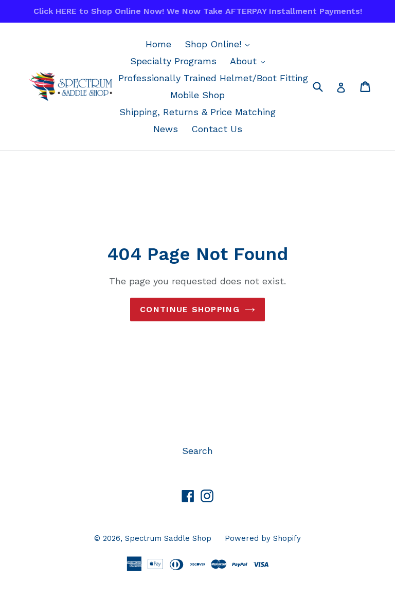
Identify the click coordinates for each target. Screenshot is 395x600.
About (250, 60)
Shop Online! (220, 43)
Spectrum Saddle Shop (168, 538)
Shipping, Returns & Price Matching (197, 111)
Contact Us (216, 128)
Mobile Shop (197, 94)
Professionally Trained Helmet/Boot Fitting (213, 77)
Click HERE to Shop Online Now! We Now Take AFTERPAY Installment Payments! (197, 11)
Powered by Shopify (263, 538)
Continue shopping (190, 309)
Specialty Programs (173, 61)
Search (197, 450)
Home (158, 44)
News (165, 128)
